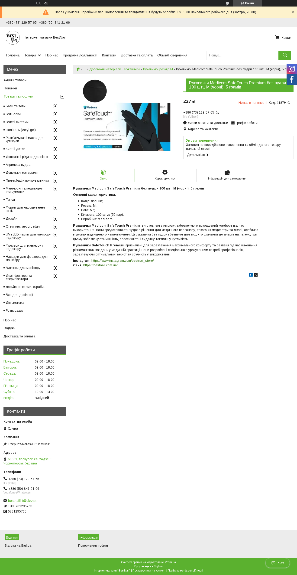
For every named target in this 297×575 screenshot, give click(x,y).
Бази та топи (16, 106)
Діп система (15, 302)
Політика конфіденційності (185, 570)
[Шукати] (284, 55)
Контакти (109, 55)
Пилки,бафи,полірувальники (27, 180)
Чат (281, 563)
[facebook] (251, 275)
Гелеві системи (17, 122)
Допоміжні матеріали (105, 69)
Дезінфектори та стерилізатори (19, 277)
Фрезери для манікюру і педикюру (24, 247)
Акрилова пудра (18, 165)
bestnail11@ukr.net (22, 501)
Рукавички (132, 69)
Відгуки (9, 328)
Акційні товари (14, 80)
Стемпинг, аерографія (23, 226)
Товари (30, 55)
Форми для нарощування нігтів (25, 209)
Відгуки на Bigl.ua (18, 545)
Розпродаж (14, 310)
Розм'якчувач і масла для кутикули (25, 139)
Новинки (10, 88)
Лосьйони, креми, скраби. (25, 287)
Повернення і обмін (93, 545)
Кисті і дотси (15, 149)
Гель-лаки (13, 114)
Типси (10, 199)
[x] (256, 275)
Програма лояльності (80, 55)
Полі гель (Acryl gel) (21, 130)
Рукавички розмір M (158, 69)
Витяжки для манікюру (23, 268)
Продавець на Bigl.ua (148, 566)
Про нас (51, 55)
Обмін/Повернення (172, 55)
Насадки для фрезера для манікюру (27, 258)
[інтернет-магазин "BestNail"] (13, 37)
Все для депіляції (19, 295)
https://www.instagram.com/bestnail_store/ (122, 260)
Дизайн (11, 218)
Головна (12, 55)
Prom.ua (170, 562)
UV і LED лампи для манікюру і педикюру (29, 235)
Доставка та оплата (137, 55)
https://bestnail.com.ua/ (100, 265)
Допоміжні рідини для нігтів (27, 157)
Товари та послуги (18, 96)
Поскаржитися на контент (149, 570)
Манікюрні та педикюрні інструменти (24, 189)
